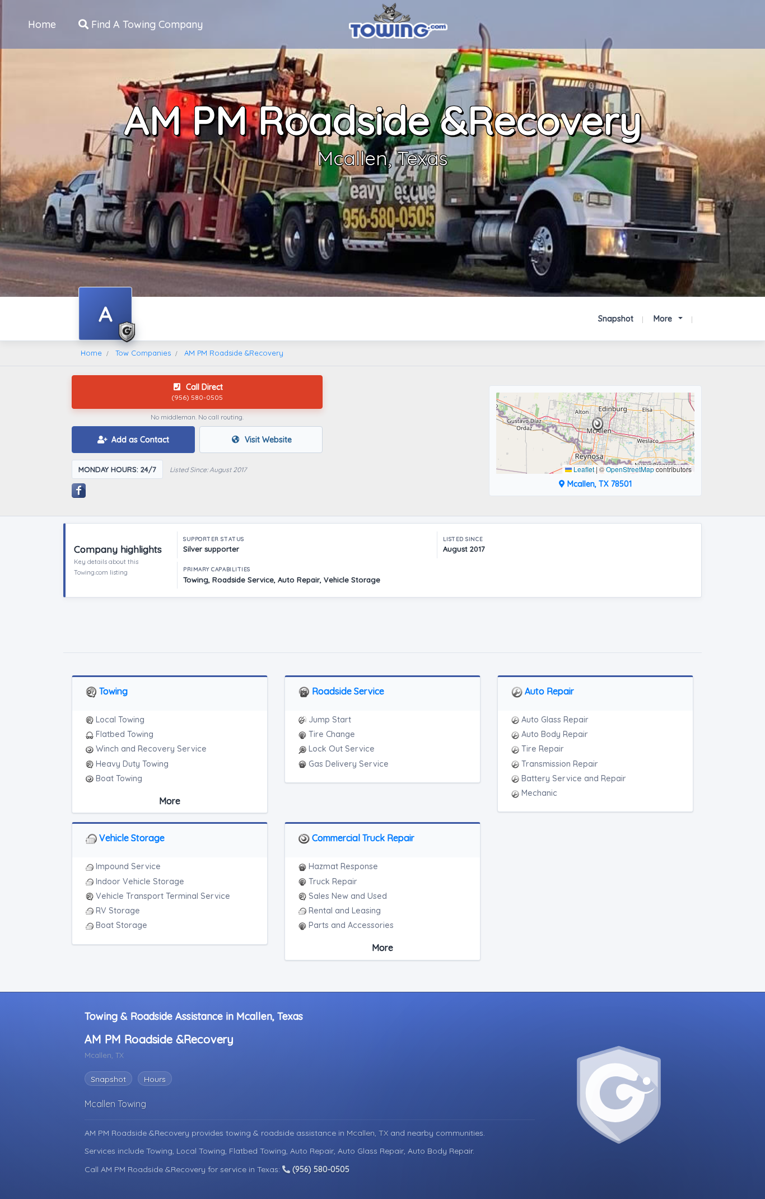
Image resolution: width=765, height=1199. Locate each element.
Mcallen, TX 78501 (598, 484)
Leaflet (583, 469)
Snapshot (615, 319)
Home (42, 24)
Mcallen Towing (115, 1103)
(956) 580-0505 (319, 1169)
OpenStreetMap (630, 469)
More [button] (664, 319)
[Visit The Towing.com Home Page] (398, 19)
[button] (598, 424)
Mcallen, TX (368, 1133)
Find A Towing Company (145, 24)
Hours (155, 1079)
